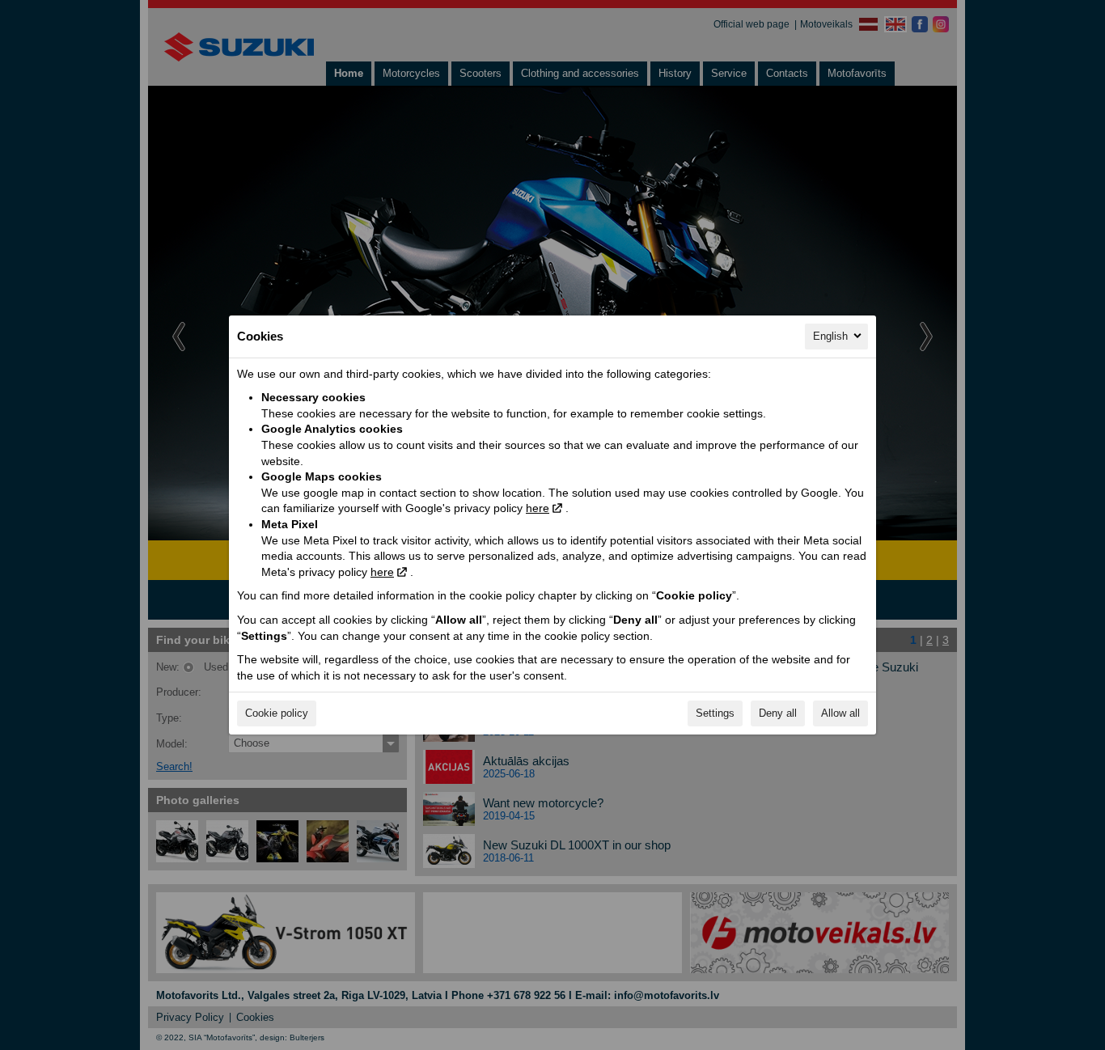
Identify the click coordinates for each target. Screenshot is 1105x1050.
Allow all (840, 713)
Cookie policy (276, 713)
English (830, 336)
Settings (715, 713)
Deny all (778, 713)
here (537, 508)
